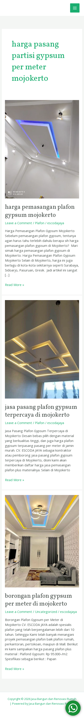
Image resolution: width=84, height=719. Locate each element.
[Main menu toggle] (75, 8)
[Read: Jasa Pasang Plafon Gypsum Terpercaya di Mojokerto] (42, 349)
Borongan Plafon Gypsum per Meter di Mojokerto (38, 600)
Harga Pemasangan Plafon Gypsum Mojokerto (40, 211)
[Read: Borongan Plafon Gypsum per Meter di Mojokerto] (42, 540)
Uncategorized (46, 611)
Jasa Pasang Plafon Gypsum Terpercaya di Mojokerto (41, 411)
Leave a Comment (18, 223)
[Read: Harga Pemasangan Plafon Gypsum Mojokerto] (42, 149)
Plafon (39, 223)
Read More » (14, 284)
